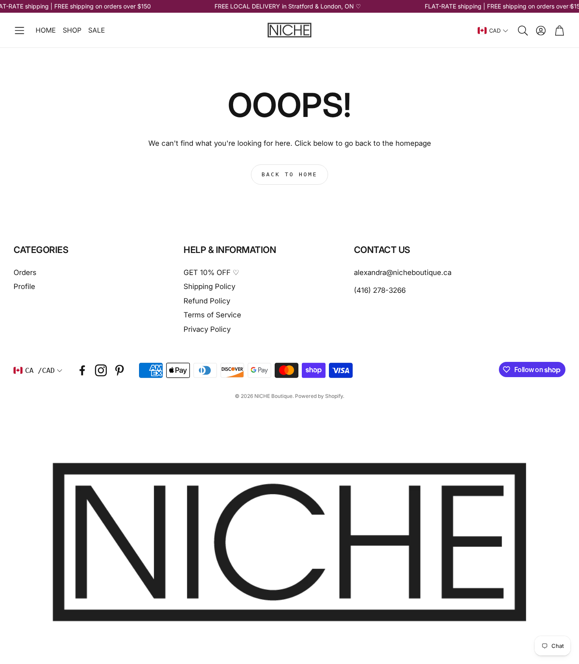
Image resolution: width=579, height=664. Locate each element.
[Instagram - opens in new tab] (101, 370)
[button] (19, 30)
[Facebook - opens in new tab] (82, 370)
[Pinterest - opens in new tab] (119, 370)
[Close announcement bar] (570, 6)
